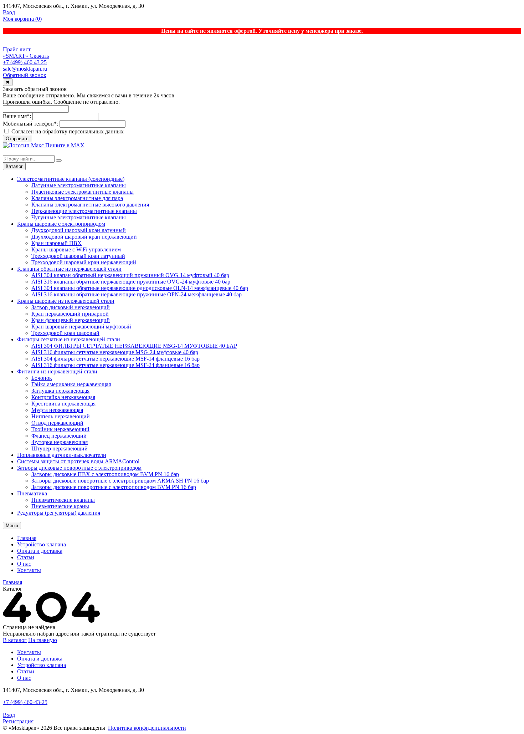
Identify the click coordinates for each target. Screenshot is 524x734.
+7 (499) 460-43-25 (25, 702)
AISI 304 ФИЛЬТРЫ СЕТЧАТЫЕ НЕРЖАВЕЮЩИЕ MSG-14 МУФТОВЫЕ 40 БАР (134, 346)
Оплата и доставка (39, 551)
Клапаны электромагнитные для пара (77, 198)
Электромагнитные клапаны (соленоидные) (70, 179)
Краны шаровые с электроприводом (61, 224)
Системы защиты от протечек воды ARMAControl (78, 461)
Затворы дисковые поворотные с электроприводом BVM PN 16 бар (113, 487)
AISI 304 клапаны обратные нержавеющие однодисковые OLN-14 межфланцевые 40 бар (139, 288)
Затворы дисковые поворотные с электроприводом (79, 468)
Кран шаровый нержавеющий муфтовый (81, 326)
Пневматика (32, 493)
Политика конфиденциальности (147, 728)
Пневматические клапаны (63, 500)
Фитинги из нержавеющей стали (57, 371)
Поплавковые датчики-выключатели (61, 455)
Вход (9, 12)
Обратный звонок (24, 75)
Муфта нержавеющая (57, 410)
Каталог (14, 166)
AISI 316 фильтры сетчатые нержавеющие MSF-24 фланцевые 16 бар (115, 365)
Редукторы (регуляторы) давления (58, 513)
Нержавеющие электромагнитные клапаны (84, 211)
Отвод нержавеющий (57, 423)
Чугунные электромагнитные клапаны (78, 217)
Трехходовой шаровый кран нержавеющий (83, 262)
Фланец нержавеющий (59, 436)
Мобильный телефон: (30, 124)
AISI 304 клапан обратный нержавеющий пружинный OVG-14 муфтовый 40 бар (130, 275)
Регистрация (18, 721)
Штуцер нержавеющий (59, 448)
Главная (26, 538)
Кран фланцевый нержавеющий (70, 320)
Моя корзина (22, 19)
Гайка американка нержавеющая (71, 384)
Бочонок (41, 378)
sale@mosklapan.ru (25, 69)
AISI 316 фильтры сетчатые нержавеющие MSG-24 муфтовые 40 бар (114, 352)
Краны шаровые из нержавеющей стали (65, 301)
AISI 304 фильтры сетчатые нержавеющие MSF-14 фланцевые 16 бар (115, 359)
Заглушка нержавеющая (60, 391)
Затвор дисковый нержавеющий (70, 307)
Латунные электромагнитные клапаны (78, 185)
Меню (12, 525)
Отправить (17, 138)
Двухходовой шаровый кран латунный (78, 230)
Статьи (25, 557)
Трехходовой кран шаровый (65, 333)
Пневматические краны (60, 506)
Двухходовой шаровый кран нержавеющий (84, 237)
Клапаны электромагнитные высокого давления (90, 205)
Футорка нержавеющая (59, 442)
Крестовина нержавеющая (63, 404)
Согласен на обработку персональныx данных (67, 131)
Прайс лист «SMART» (17, 52)
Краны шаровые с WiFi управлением (76, 249)
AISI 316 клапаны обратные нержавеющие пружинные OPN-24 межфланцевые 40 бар (136, 294)
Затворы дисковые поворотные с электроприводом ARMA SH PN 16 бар (120, 481)
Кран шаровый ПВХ (56, 243)
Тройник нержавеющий (60, 429)
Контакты (29, 570)
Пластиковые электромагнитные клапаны (82, 192)
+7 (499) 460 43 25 (25, 62)
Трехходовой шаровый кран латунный (78, 256)
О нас (24, 564)
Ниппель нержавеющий (60, 416)
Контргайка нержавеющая (63, 397)
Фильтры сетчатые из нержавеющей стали (68, 339)
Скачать (39, 56)
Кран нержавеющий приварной (70, 314)
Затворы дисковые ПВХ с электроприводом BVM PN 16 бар (105, 474)
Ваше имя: (17, 116)
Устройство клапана (41, 544)
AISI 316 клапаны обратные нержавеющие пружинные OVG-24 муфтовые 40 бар (130, 282)
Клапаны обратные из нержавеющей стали (69, 269)
